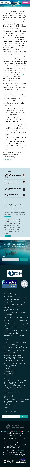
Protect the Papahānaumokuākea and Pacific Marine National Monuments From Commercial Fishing (16, 382)
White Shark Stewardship (11, 354)
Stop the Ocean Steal (10, 365)
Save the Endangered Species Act (13, 387)
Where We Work (8, 296)
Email (3, 256)
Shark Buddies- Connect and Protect (14, 401)
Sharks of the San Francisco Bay (12, 362)
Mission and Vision (9, 293)
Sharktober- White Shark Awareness (13, 357)
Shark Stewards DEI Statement (12, 333)
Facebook (6, 431)
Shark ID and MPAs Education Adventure (15, 363)
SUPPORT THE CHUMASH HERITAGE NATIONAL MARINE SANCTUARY (14, 220)
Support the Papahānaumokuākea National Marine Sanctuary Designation (16, 331)
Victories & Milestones (10, 316)
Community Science (9, 367)
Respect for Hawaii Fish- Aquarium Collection (16, 304)
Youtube (26, 431)
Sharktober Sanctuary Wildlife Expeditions (15, 346)
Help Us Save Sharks (9, 404)
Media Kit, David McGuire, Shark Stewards (15, 312)
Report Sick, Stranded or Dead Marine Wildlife (16, 399)
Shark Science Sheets (10, 370)
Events (6, 407)
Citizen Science (8, 368)
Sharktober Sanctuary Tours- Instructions (15, 350)
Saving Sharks (7, 341)
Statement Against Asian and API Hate (14, 335)
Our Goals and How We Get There (13, 295)
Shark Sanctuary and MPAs (11, 344)
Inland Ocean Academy (10, 375)
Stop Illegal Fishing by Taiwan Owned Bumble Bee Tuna (13, 205)
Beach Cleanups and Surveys (12, 406)
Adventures (7, 403)
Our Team (7, 311)
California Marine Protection (11, 299)
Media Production (9, 373)
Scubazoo (21, 451)
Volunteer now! (8, 160)
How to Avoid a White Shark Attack (13, 355)
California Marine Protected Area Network (15, 342)
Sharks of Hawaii (8, 301)
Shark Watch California (10, 358)
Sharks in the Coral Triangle (11, 309)
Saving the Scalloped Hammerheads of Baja (16, 298)
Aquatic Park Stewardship (11, 352)
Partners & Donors (9, 314)
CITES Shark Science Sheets (11, 371)
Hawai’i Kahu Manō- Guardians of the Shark (15, 303)
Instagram (16, 431)
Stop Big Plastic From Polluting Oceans (14, 392)
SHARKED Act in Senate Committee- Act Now (16, 385)
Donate (25, 3)
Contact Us (7, 398)
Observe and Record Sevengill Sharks (14, 360)
